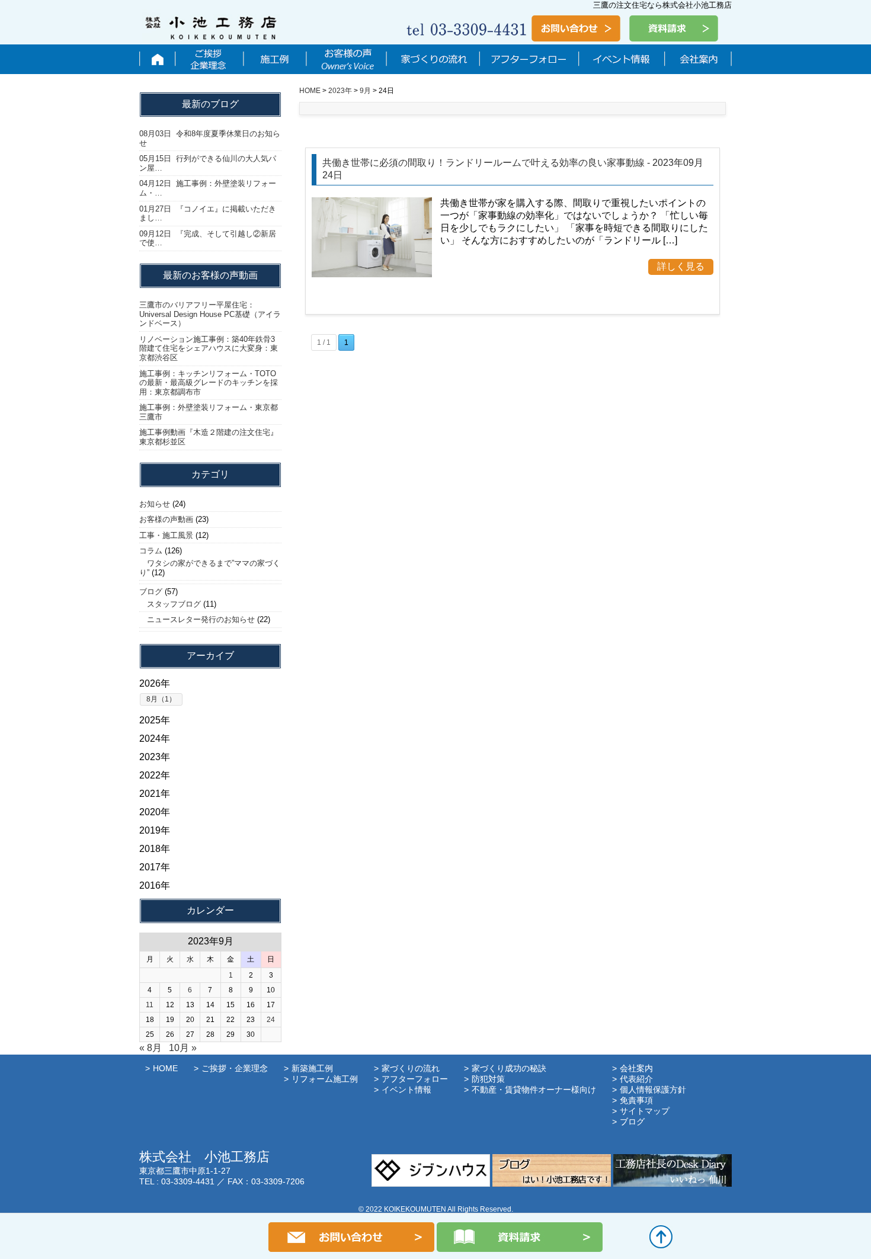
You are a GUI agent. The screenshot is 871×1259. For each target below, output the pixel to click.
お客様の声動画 (166, 519)
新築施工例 (312, 1068)
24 (271, 1019)
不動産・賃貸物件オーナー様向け (534, 1089)
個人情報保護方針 (653, 1089)
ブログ (150, 591)
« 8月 (150, 1048)
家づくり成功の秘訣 (509, 1068)
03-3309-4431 (187, 1181)
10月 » (183, 1048)
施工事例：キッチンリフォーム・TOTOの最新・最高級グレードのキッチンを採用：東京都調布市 (208, 382)
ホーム (157, 59)
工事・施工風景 (166, 535)
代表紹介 (636, 1079)
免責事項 (636, 1100)
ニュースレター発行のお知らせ (197, 619)
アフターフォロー (528, 59)
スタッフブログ (170, 604)
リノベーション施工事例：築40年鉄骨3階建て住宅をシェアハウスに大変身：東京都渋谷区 (208, 348)
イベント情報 (621, 59)
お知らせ (154, 503)
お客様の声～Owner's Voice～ (346, 59)
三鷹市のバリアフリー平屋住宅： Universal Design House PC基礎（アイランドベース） (210, 314)
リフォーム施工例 (325, 1079)
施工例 (274, 59)
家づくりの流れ (432, 59)
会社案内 (697, 59)
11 (149, 1005)
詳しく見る (681, 266)
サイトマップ (645, 1111)
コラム (150, 550)
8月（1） (161, 699)
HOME (165, 1068)
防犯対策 (488, 1079)
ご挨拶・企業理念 (209, 59)
